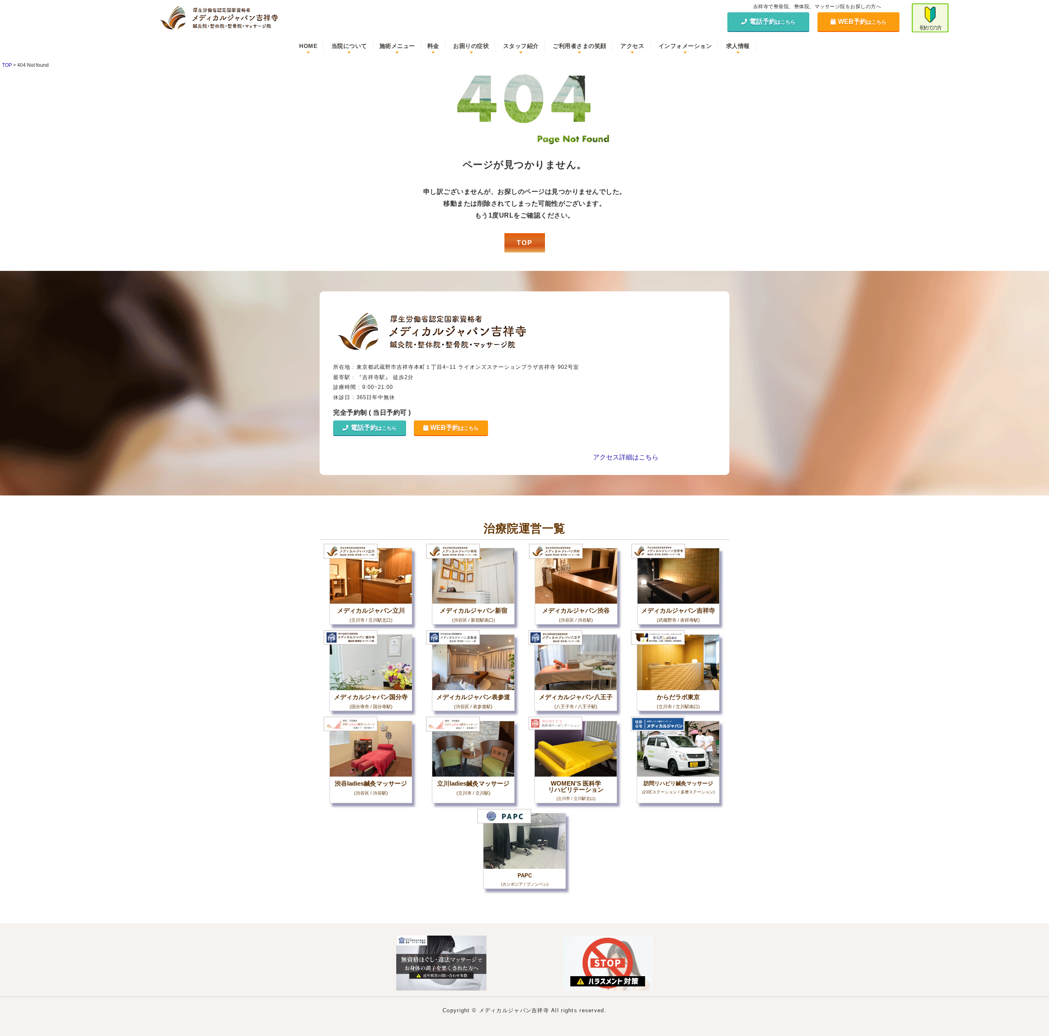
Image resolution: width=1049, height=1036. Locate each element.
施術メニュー (397, 46)
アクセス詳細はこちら (625, 457)
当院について (349, 46)
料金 (433, 46)
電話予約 (772, 21)
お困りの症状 (471, 46)
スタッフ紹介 (521, 46)
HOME (308, 46)
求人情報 (738, 46)
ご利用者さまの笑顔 (579, 46)
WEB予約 (862, 21)
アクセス (632, 46)
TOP (525, 242)
